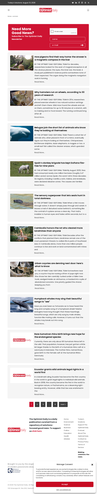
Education (68, 433)
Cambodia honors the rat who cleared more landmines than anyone (58, 229)
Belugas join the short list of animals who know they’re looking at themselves (60, 129)
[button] (92, 464)
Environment (68, 422)
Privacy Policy (83, 442)
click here (37, 431)
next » (63, 404)
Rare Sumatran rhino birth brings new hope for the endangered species (59, 335)
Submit (82, 45)
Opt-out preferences (63, 490)
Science (67, 425)
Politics (66, 430)
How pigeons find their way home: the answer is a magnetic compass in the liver (60, 58)
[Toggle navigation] (9, 10)
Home (9, 16)
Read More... (40, 82)
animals (15, 16)
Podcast (81, 430)
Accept (65, 484)
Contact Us (82, 439)
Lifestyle (67, 439)
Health (66, 436)
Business (67, 427)
